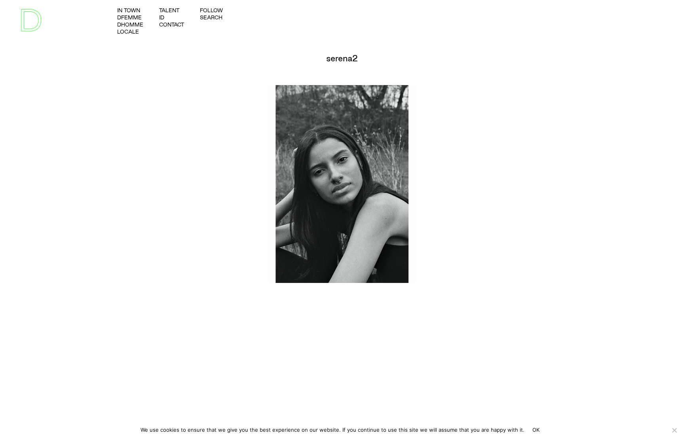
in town (128, 10)
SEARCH (211, 17)
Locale (128, 31)
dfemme (129, 17)
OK (536, 430)
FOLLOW (211, 10)
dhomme (130, 24)
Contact (171, 24)
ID (161, 17)
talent (169, 10)
